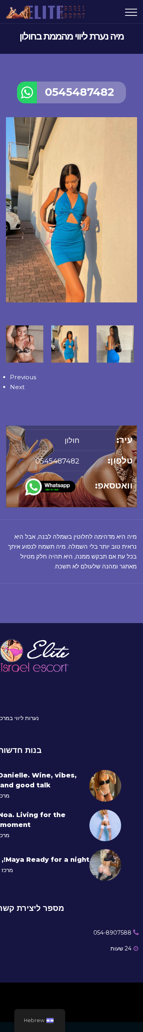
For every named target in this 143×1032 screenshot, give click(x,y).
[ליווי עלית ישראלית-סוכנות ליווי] (47, 11)
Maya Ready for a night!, (45, 859)
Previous (23, 377)
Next (17, 387)
